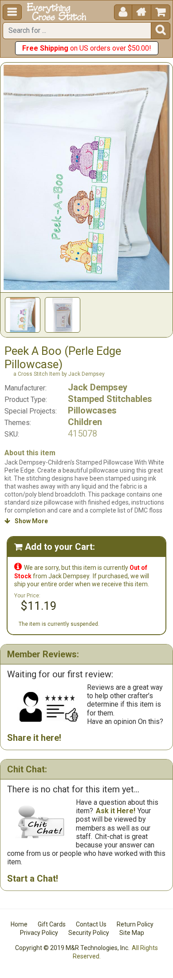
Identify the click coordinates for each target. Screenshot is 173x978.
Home (19, 924)
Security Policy (88, 932)
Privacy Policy (39, 932)
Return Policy (135, 924)
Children (85, 422)
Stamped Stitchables (110, 399)
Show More (26, 521)
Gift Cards (52, 924)
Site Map (131, 932)
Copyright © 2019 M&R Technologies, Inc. (72, 947)
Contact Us (91, 924)
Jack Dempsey (97, 387)
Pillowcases (92, 410)
